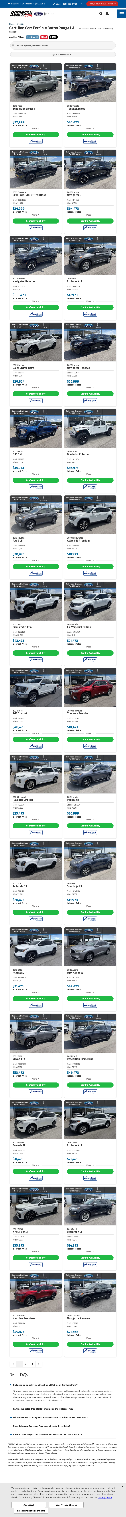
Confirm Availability (35, 135)
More (34, 128)
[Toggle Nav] (121, 13)
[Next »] (39, 1364)
